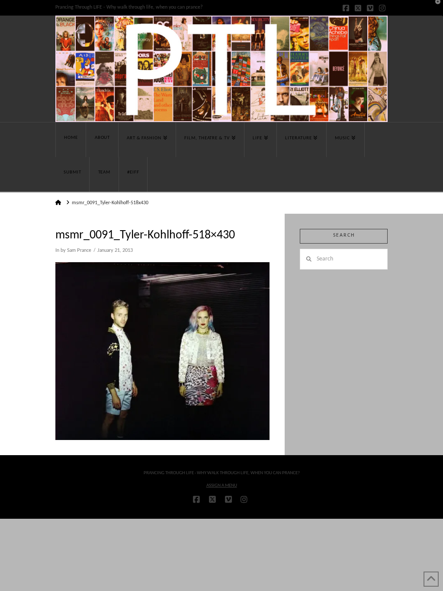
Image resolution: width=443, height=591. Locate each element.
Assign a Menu (221, 485)
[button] (435, 8)
